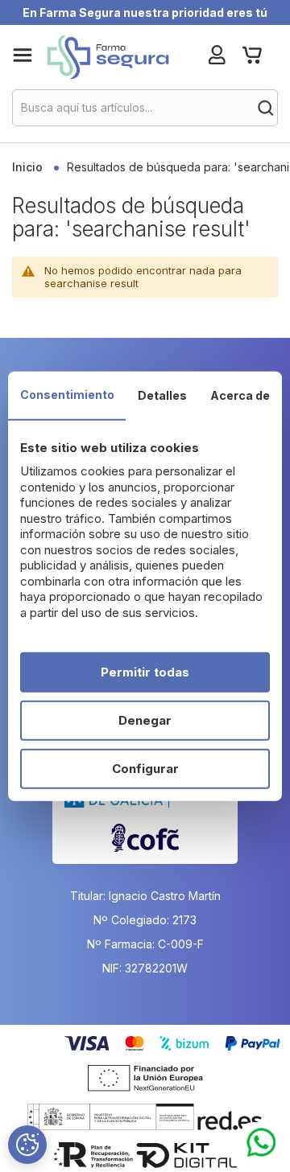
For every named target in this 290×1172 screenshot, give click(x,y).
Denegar (145, 720)
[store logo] (107, 57)
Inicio (29, 167)
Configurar (145, 768)
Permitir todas (145, 672)
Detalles (162, 394)
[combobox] (145, 107)
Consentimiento (67, 394)
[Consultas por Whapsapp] (261, 1143)
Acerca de (240, 394)
